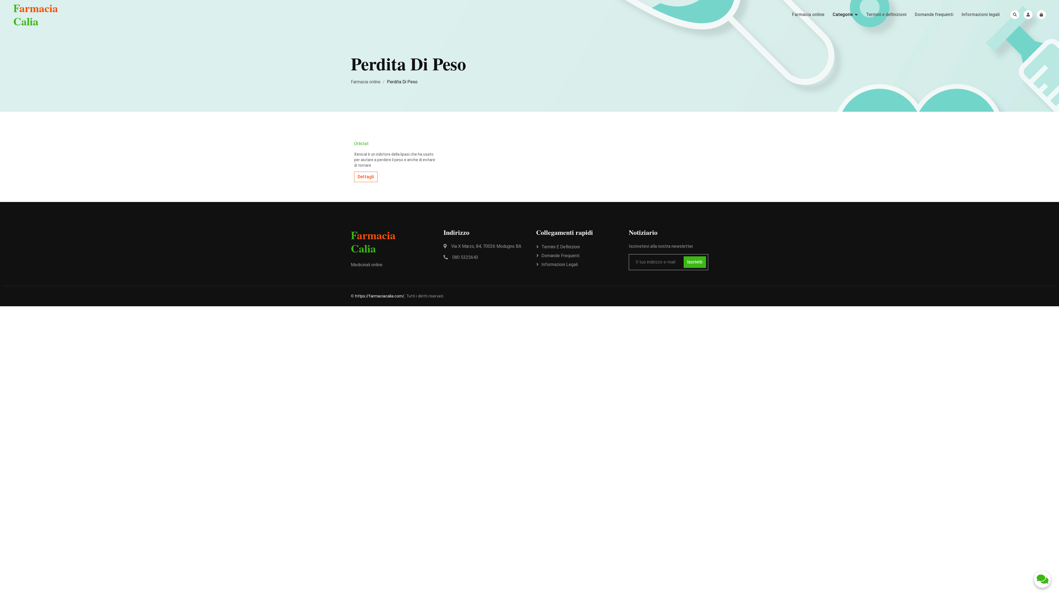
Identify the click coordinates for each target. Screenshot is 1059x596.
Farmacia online (808, 14)
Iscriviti (694, 262)
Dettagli (366, 176)
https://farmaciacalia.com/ (379, 296)
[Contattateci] (1042, 579)
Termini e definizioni (886, 14)
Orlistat (361, 143)
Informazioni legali (981, 14)
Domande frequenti (934, 14)
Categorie (843, 14)
